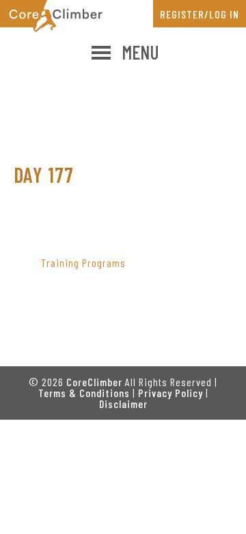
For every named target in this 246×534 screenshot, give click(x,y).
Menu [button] (140, 52)
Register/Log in (199, 14)
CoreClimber (94, 381)
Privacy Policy (170, 392)
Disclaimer (123, 403)
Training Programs (83, 262)
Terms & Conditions (84, 392)
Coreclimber (51, 16)
